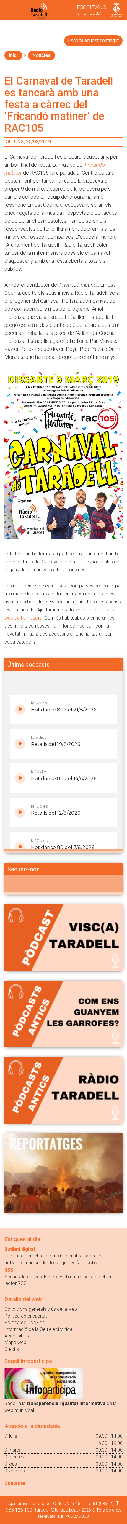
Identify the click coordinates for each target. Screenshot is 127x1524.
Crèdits (11, 1349)
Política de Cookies (24, 1322)
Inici (13, 55)
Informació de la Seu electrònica (38, 1329)
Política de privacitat (25, 1316)
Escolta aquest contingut (93, 40)
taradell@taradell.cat (56, 1510)
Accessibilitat (18, 1336)
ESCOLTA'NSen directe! (91, 10)
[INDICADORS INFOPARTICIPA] (43, 1383)
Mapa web (15, 1342)
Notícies (41, 55)
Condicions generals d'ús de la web (40, 1309)
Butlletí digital (19, 1249)
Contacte (14, 1483)
